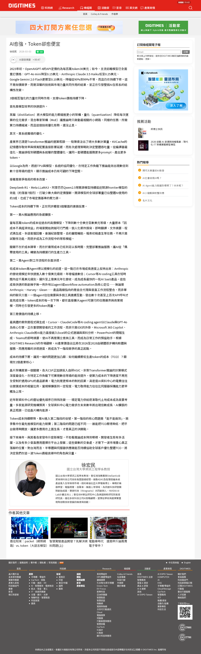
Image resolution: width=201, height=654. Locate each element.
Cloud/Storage (164, 589)
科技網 (49, 8)
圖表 (33, 603)
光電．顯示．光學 (39, 594)
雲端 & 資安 (142, 583)
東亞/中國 (63, 583)
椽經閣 (88, 8)
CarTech (101, 627)
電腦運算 (101, 615)
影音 (117, 8)
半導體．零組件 (38, 577)
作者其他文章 (19, 512)
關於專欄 (121, 586)
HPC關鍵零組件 (104, 577)
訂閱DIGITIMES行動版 (185, 587)
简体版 (187, 2)
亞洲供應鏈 (102, 594)
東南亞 (62, 577)
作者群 (114, 13)
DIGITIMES (185, 568)
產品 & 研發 (142, 586)
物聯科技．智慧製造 (40, 597)
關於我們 (13, 562)
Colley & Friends (99, 13)
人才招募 (182, 594)
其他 (139, 592)
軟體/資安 (162, 600)
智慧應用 (141, 580)
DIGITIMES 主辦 (145, 577)
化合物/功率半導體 (105, 583)
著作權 (34, 562)
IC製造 (100, 633)
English (187, 562)
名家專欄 (121, 577)
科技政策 (35, 600)
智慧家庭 (101, 600)
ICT (159, 597)
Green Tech (102, 586)
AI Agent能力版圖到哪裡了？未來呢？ (163, 185)
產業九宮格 (14, 583)
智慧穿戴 (101, 624)
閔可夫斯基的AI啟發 (153, 170)
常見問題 (53, 562)
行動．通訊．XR (38, 583)
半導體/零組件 (164, 586)
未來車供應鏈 (15, 577)
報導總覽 (81, 580)
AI (159, 580)
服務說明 (24, 562)
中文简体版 (174, 562)
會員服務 (182, 577)
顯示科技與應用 (104, 636)
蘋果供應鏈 (14, 580)
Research (68, 8)
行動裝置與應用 (104, 621)
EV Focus (101, 589)
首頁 (85, 13)
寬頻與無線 (102, 606)
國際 (61, 586)
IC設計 (100, 630)
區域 (58, 574)
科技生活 (162, 609)
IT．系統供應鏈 (38, 592)
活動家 (105, 8)
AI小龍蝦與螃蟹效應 (153, 193)
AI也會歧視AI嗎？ (152, 178)
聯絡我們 (182, 597)
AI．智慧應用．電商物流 (42, 586)
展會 (11, 589)
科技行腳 (121, 580)
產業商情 (149, 8)
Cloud (99, 612)
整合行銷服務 (184, 592)
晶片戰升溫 (14, 574)
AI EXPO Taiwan (144, 594)
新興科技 (101, 592)
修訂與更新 (14, 594)
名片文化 (147, 200)
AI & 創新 (141, 589)
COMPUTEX (163, 577)
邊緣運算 (101, 580)
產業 (31, 574)
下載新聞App (184, 603)
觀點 (79, 577)
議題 (79, 574)
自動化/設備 (163, 603)
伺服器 (100, 618)
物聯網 (100, 603)
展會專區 (81, 586)
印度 (61, 580)
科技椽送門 (14, 586)
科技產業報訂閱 (185, 583)
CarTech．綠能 (38, 580)
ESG (160, 583)
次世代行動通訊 (104, 609)
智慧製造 (101, 597)
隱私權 (43, 562)
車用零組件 (102, 574)
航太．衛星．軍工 (39, 589)
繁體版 (181, 2)
